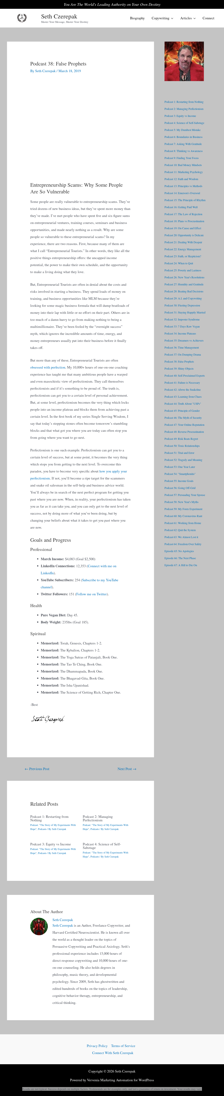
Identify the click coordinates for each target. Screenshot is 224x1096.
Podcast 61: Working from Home (182, 523)
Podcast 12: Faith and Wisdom (181, 179)
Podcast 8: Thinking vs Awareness (183, 151)
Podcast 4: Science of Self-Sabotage (102, 846)
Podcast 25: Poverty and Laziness (182, 270)
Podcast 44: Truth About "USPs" (182, 403)
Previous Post (37, 768)
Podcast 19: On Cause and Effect (182, 228)
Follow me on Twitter (91, 594)
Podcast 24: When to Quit (178, 263)
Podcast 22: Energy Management (182, 249)
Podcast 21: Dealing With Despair (183, 242)
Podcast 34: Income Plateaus (180, 333)
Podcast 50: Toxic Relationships (182, 446)
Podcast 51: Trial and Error (179, 453)
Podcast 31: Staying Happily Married (184, 312)
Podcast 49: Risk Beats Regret (181, 439)
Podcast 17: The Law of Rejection (183, 214)
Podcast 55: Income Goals (178, 481)
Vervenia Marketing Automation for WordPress (120, 1080)
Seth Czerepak (59, 16)
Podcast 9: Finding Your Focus (181, 158)
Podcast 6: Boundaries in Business (183, 137)
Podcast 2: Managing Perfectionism (98, 818)
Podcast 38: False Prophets (179, 361)
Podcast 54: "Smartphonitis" (180, 474)
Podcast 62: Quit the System (180, 530)
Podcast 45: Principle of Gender (182, 410)
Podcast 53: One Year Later (179, 467)
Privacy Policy (97, 1045)
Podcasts (42, 829)
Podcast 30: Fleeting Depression (182, 305)
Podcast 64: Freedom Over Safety (182, 544)
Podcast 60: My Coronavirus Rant (183, 516)
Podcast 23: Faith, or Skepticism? (182, 256)
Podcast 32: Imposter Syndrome (182, 319)
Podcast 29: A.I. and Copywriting (183, 298)
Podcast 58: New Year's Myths (181, 502)
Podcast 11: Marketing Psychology (183, 172)
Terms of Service (123, 1045)
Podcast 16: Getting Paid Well (181, 207)
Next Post (127, 768)
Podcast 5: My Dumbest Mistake (182, 130)
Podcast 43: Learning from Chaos (183, 396)
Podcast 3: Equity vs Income (50, 844)
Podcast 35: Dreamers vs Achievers (184, 340)
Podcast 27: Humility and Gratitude (184, 284)
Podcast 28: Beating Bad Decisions (183, 291)
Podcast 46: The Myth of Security (183, 417)
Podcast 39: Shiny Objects (179, 368)
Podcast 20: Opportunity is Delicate (184, 235)
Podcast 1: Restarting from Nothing (49, 818)
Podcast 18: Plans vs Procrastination (184, 221)
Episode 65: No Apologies (179, 551)
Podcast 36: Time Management (181, 347)
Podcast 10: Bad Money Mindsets (183, 165)
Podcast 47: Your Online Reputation (184, 424)
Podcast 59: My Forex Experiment (183, 509)
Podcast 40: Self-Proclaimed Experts (184, 375)
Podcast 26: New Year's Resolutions (184, 277)
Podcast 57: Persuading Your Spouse (184, 495)
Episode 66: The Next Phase (180, 558)
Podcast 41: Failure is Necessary (182, 382)
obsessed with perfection (47, 367)
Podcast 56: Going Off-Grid (179, 488)
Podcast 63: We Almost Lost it (181, 537)
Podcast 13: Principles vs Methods (183, 186)
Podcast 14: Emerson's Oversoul (182, 193)
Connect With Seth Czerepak (112, 1052)
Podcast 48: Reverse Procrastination (184, 431)
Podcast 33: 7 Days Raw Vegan (182, 326)
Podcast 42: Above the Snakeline (182, 389)
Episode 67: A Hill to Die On (180, 565)
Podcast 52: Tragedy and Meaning (183, 460)
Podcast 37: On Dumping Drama (182, 354)
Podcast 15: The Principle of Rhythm (184, 200)
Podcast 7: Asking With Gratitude (183, 144)
